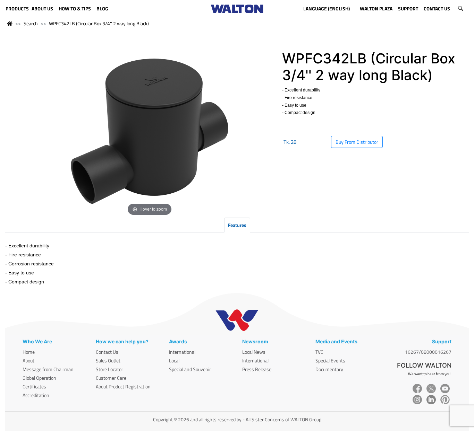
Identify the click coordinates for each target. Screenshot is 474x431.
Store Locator (109, 369)
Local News (253, 351)
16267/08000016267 (428, 351)
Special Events (330, 360)
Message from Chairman (48, 369)
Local (174, 360)
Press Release (256, 369)
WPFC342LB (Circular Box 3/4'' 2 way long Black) (99, 23)
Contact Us (107, 351)
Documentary (329, 369)
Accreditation (36, 395)
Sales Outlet (108, 360)
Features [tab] (237, 225)
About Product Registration (123, 386)
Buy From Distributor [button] (357, 142)
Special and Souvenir (190, 369)
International (182, 351)
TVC (319, 351)
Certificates (34, 386)
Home (29, 351)
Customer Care (111, 377)
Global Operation (39, 377)
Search (31, 23)
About (28, 360)
